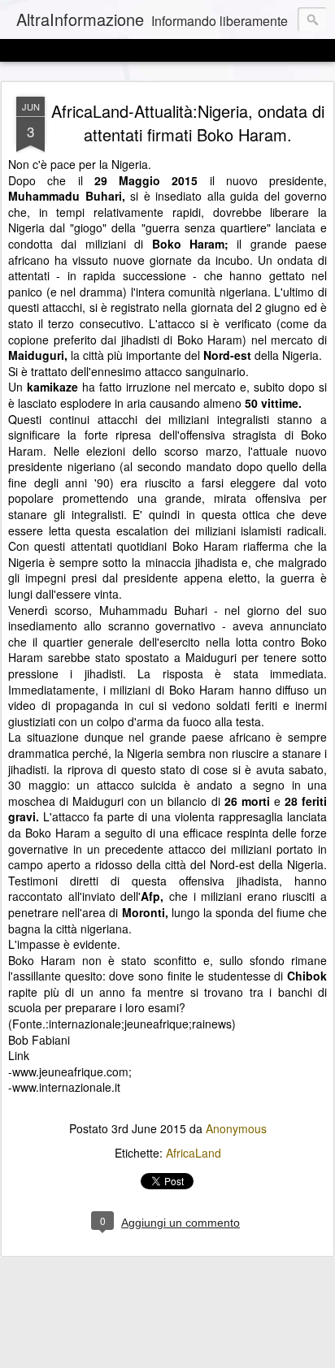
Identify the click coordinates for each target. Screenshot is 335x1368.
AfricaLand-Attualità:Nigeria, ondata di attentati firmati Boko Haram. (187, 122)
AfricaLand (193, 1153)
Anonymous (236, 1128)
